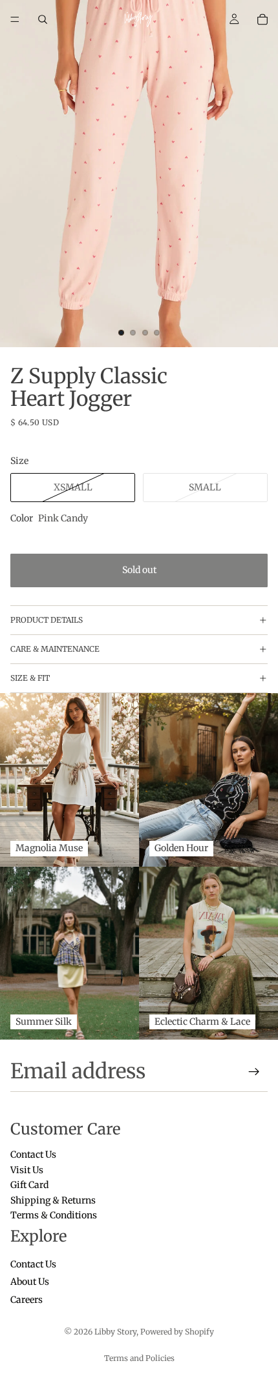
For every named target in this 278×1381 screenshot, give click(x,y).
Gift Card (29, 1185)
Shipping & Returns (53, 1200)
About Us (29, 1282)
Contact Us (33, 1155)
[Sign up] (254, 1071)
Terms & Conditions (53, 1215)
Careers (26, 1299)
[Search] (42, 19)
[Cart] (262, 19)
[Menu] (15, 19)
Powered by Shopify (177, 1331)
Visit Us (26, 1170)
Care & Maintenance (55, 649)
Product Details (46, 620)
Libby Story (115, 1331)
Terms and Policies (139, 1358)
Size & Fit (30, 678)
